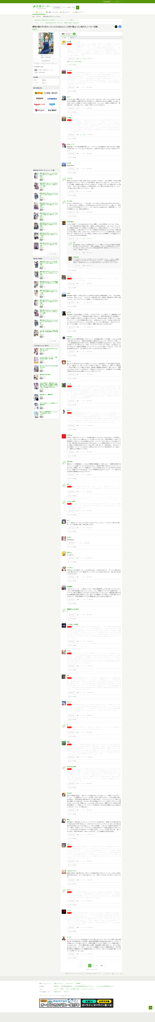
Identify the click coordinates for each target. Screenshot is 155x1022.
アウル (69, 651)
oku (68, 410)
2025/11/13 (89, 577)
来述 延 (41, 396)
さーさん (69, 70)
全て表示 (64, 37)
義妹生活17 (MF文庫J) (45, 374)
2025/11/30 (89, 400)
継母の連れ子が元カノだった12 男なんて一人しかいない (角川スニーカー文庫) (49, 245)
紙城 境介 (38, 16)
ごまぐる (69, 178)
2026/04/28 (89, 87)
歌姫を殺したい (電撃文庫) (46, 394)
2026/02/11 (89, 191)
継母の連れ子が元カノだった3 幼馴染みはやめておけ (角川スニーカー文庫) (49, 282)
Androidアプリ (57, 991)
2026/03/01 (89, 153)
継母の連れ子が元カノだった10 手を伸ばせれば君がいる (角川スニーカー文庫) (49, 225)
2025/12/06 (89, 351)
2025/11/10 (90, 599)
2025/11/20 (89, 527)
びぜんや (69, 435)
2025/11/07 (90, 666)
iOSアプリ (66, 991)
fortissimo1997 (71, 766)
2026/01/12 (89, 238)
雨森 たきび (42, 351)
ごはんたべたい (71, 870)
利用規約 (78, 983)
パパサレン (70, 567)
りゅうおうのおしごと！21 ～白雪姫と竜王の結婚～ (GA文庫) (48, 358)
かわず (69, 163)
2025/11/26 (90, 425)
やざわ (69, 537)
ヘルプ (55, 989)
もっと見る (53, 253)
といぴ (69, 384)
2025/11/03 (89, 861)
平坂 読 (41, 368)
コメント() (82, 58)
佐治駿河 (69, 586)
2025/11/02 (90, 927)
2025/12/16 (89, 302)
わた (68, 844)
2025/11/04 (89, 810)
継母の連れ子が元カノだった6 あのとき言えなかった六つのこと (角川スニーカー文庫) (49, 185)
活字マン (69, 552)
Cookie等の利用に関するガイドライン (84, 986)
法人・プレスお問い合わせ (72, 989)
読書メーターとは (58, 983)
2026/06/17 (90, 58)
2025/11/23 (89, 474)
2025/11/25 (89, 451)
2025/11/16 (87, 542)
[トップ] (33, 16)
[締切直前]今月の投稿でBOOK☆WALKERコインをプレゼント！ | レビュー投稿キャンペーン (57, 20)
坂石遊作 (42, 389)
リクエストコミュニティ (88, 989)
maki (68, 293)
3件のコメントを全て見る (74, 61)
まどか (69, 312)
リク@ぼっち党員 (72, 624)
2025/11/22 (89, 491)
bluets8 (69, 793)
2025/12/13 (90, 327)
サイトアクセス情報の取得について (105, 986)
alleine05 (69, 461)
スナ (68, 276)
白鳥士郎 (42, 360)
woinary (69, 336)
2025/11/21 (89, 510)
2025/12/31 (89, 283)
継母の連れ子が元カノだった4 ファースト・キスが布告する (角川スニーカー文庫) (49, 292)
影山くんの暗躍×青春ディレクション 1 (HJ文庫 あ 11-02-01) (49, 412)
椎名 (68, 819)
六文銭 (69, 117)
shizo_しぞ (70, 144)
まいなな (69, 201)
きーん (69, 361)
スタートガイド (69, 983)
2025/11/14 (89, 558)
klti (74, 242)
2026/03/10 (90, 134)
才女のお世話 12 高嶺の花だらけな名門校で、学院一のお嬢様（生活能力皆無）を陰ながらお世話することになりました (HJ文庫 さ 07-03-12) (49, 385)
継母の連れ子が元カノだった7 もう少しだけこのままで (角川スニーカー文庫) (49, 195)
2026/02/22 (89, 168)
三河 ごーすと (43, 376)
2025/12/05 (89, 374)
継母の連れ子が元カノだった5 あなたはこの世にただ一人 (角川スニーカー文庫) (49, 175)
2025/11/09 (89, 614)
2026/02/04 (89, 212)
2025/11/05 (89, 732)
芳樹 (68, 742)
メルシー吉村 (71, 501)
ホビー (69, 97)
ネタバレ (72, 37)
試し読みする (46, 60)
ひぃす (69, 910)
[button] (77, 7)
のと (68, 520)
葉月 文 (41, 406)
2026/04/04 (89, 108)
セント (69, 889)
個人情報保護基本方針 (66, 986)
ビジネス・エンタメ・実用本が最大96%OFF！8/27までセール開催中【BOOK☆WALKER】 (57, 23)
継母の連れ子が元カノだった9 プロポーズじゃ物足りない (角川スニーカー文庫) (49, 215)
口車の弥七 (70, 221)
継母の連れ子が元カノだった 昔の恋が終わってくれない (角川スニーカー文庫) (49, 263)
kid (68, 675)
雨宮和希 (42, 414)
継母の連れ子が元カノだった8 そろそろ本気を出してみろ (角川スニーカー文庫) (49, 205)
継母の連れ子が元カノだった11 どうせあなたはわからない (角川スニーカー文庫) (49, 235)
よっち (69, 937)
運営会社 (56, 986)
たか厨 (69, 41)
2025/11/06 (90, 692)
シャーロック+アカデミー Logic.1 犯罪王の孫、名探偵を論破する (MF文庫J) (49, 332)
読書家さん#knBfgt (73, 609)
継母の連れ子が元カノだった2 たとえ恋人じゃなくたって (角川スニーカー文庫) (49, 273)
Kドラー (69, 702)
